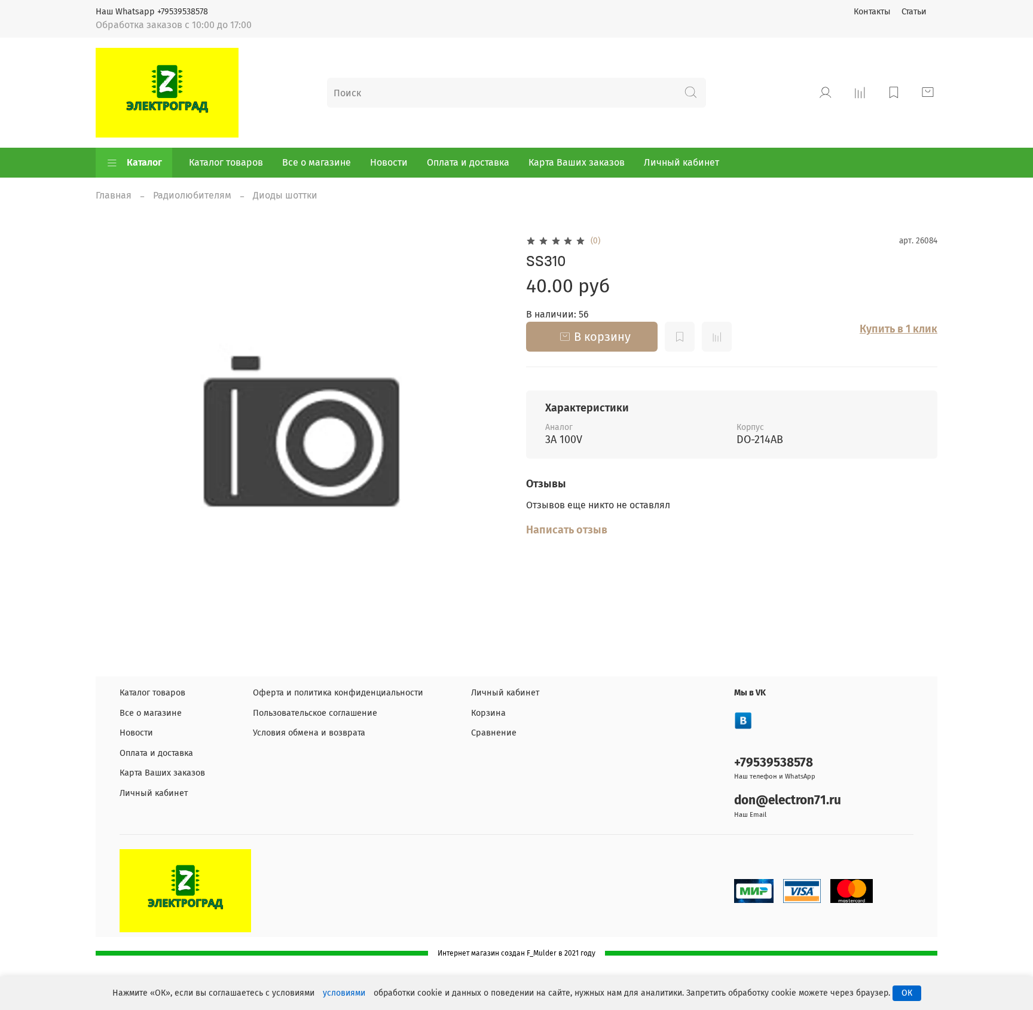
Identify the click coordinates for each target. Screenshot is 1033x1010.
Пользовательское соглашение (315, 713)
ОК (906, 993)
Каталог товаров (226, 162)
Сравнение (493, 733)
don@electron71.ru (787, 800)
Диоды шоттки (285, 195)
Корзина (488, 713)
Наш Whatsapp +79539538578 (152, 12)
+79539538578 (773, 762)
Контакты (872, 12)
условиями (344, 993)
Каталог (144, 162)
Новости (389, 162)
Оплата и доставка (468, 162)
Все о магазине (316, 162)
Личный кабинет (681, 162)
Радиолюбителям (192, 195)
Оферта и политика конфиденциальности (338, 693)
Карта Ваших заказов (576, 162)
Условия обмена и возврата (309, 733)
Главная (114, 195)
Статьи (914, 12)
